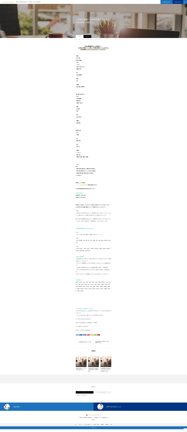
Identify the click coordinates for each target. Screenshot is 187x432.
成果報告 (102, 424)
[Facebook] (94, 419)
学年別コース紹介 (96, 424)
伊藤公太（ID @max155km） (84, 326)
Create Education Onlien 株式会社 (85, 330)
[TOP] (93, 401)
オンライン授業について (88, 424)
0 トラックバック (102, 392)
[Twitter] (93, 419)
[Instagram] (92, 419)
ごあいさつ (80, 424)
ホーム (76, 424)
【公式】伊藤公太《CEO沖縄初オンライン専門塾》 (88, 322)
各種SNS (107, 424)
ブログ (80, 36)
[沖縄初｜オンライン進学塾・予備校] (8, 2)
